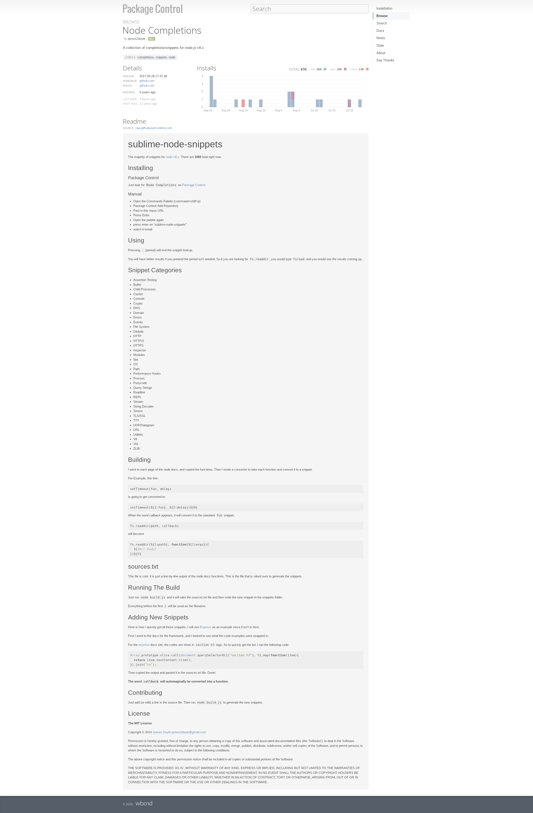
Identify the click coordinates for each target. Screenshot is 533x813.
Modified (129, 92)
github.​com (146, 80)
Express (205, 627)
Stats (380, 45)
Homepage (130, 81)
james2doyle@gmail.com (189, 732)
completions (145, 57)
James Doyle (162, 732)
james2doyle (136, 38)
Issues (127, 85)
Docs (380, 30)
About (380, 53)
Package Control (193, 185)
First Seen (130, 103)
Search (381, 23)
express (143, 644)
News (380, 38)
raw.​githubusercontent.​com (154, 128)
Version (128, 76)
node (172, 57)
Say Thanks (385, 60)
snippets (161, 57)
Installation (384, 8)
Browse (382, 16)
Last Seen (130, 99)
